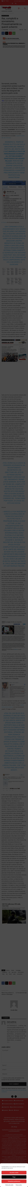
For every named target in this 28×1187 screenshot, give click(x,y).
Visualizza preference (14, 1181)
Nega (14, 1177)
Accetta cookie (14, 1172)
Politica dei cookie (9, 1184)
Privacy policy (19, 1184)
